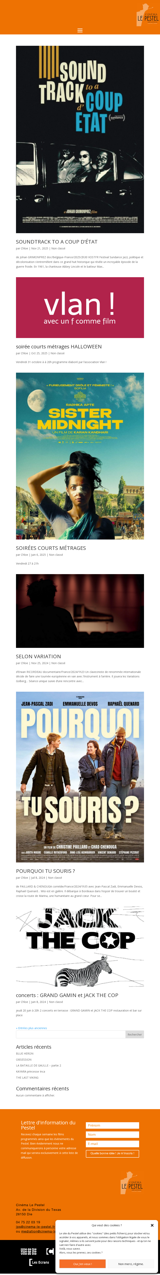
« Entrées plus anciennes (31, 1028)
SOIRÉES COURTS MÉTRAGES (51, 547)
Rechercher (135, 1034)
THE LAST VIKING (27, 1077)
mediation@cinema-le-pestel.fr (46, 1232)
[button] (152, 1225)
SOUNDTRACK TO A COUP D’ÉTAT (57, 241)
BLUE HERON (24, 1053)
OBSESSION (23, 1059)
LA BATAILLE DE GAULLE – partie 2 (38, 1065)
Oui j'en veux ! (82, 1264)
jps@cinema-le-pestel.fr (35, 1227)
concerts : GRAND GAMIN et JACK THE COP (67, 995)
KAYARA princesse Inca (30, 1071)
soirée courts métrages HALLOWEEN (59, 346)
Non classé (58, 248)
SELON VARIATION (38, 656)
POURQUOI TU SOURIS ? (45, 870)
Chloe (24, 248)
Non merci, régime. (131, 1264)
